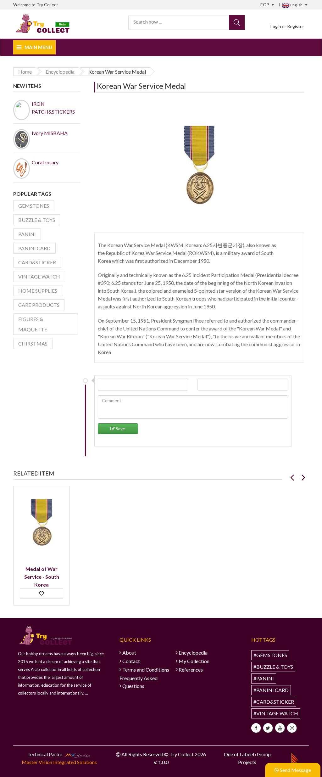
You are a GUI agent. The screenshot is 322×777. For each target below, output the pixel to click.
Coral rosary (45, 162)
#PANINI (263, 678)
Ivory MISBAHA (50, 133)
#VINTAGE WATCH (275, 713)
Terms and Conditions (145, 670)
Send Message (295, 770)
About (129, 653)
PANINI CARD (34, 248)
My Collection (194, 661)
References (191, 670)
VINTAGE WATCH (39, 276)
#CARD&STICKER (273, 702)
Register (295, 26)
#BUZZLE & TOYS (273, 667)
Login (275, 26)
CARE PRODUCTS (38, 305)
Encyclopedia (193, 653)
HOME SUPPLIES (37, 291)
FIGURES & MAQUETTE (32, 324)
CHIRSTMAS (32, 343)
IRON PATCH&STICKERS (52, 108)
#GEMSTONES (270, 655)
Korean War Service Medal (141, 85)
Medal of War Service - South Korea (41, 577)
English (296, 5)
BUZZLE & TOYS (36, 220)
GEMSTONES (33, 206)
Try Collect (47, 4)
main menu (38, 47)
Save (120, 428)
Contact (131, 661)
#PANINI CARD (271, 690)
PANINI (27, 234)
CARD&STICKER (37, 262)
